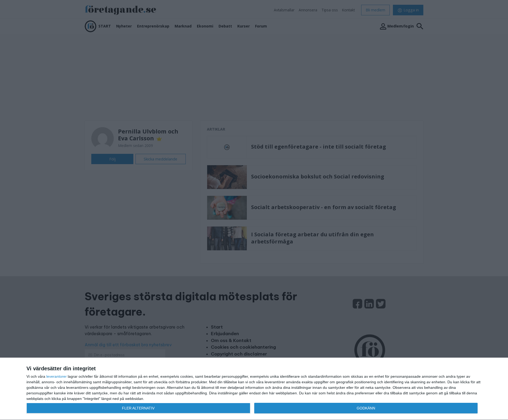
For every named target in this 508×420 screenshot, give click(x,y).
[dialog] (254, 389)
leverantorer (56, 376)
